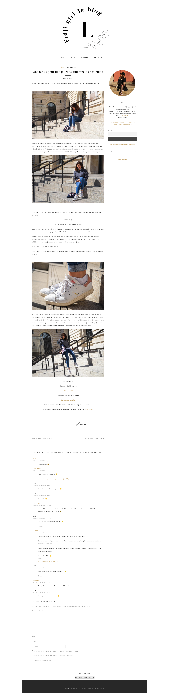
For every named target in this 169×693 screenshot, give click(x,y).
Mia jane (36, 580)
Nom (34, 636)
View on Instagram (123, 167)
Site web (35, 646)
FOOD (73, 57)
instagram (125, 115)
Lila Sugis (37, 468)
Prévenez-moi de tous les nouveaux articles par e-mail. (53, 655)
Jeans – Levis (67, 391)
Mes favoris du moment (94, 439)
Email (110, 131)
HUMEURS (84, 57)
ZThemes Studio (99, 688)
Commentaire (37, 611)
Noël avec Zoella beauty (42, 439)
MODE (63, 57)
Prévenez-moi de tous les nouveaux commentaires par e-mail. (55, 651)
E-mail (35, 641)
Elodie (35, 530)
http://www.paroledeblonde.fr (48, 561)
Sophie (35, 458)
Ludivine (36, 503)
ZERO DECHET (98, 57)
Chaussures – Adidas (68, 400)
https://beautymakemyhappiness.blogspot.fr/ (53, 479)
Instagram (88, 409)
